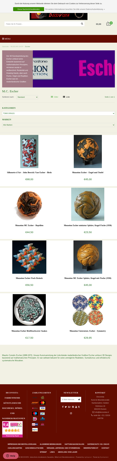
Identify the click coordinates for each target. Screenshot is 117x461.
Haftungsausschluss (74, 444)
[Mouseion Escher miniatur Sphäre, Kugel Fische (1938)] (87, 204)
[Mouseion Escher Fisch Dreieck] (29, 257)
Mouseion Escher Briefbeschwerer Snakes (29, 331)
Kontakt (105, 448)
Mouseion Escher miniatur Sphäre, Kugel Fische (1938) (88, 225)
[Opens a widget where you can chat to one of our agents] (11, 456)
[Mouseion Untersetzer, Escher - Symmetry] (87, 310)
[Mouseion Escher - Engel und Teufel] (87, 151)
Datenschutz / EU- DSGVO (98, 444)
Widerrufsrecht (90, 448)
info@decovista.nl (102, 412)
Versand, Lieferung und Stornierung (63, 448)
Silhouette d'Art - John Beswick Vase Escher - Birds (29, 172)
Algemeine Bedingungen (50, 444)
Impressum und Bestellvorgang (22, 444)
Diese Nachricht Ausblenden (29, 9)
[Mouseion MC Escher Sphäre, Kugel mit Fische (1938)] (87, 257)
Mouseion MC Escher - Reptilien (29, 225)
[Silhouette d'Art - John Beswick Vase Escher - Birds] (29, 151)
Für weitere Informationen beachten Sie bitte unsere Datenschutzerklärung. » (75, 9)
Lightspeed (88, 457)
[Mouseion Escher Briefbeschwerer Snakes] (29, 310)
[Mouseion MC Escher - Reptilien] (29, 204)
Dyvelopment (104, 457)
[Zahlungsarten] (35, 397)
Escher (27, 46)
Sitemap (43, 452)
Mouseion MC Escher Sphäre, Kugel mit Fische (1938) (87, 278)
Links (52, 452)
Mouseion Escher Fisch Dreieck (29, 278)
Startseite (5, 46)
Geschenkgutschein (34, 448)
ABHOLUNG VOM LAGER (67, 452)
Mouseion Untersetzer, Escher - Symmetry (88, 331)
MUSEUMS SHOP (17, 46)
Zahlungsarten (15, 448)
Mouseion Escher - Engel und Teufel (87, 172)
